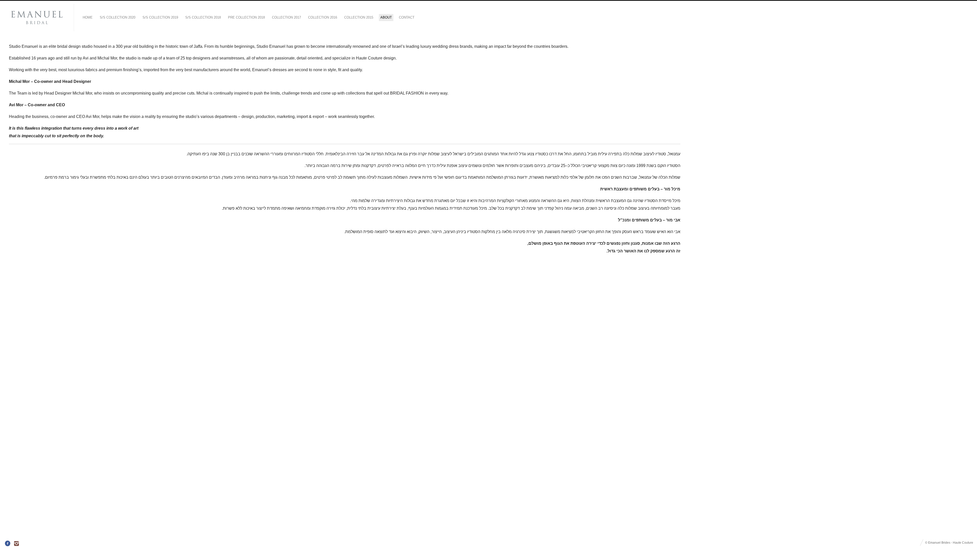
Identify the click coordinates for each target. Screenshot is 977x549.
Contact (406, 17)
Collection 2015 (358, 17)
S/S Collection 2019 (160, 17)
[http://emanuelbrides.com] (37, 18)
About (386, 17)
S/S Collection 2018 (203, 17)
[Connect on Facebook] (8, 544)
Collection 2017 (286, 17)
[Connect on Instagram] (17, 544)
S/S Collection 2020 (117, 17)
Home (88, 17)
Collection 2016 (322, 17)
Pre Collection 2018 (246, 17)
